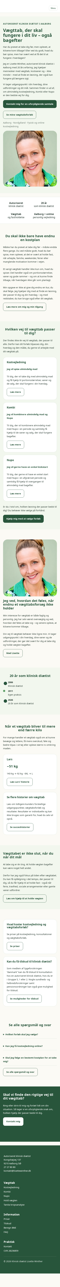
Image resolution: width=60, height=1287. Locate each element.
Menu (53, 8)
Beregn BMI (10, 1227)
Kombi (7, 1191)
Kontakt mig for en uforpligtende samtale (29, 103)
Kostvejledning (11, 1187)
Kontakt (8, 1246)
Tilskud (7, 1223)
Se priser (15, 946)
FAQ (6, 1232)
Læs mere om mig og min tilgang (24, 306)
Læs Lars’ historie (19, 781)
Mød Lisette (12, 653)
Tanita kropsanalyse (14, 1204)
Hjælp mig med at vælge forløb (23, 518)
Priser (7, 1218)
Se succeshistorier (20, 827)
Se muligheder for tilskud (24, 998)
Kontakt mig (13, 1121)
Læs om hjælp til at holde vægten (24, 898)
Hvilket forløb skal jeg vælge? (21, 1034)
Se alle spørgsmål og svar (20, 1072)
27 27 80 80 (9, 1167)
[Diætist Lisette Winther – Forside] (17, 6)
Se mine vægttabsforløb (19, 114)
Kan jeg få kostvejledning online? (24, 1046)
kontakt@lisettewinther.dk (17, 1170)
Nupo (7, 1195)
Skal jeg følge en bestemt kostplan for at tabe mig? (30, 1059)
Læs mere (15, 391)
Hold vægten (10, 1200)
